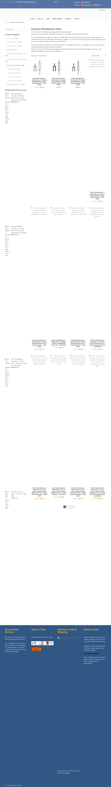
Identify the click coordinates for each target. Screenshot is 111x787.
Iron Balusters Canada (13, 13)
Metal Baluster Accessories (16, 84)
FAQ (55, 2)
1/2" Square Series (14, 80)
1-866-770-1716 (85, 2)
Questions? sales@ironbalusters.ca (26, 2)
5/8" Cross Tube (12, 38)
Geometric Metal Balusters (15, 65)
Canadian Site (86, 5)
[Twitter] (7, 2)
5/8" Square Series (14, 69)
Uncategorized (12, 49)
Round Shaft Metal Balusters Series (16, 54)
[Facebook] (12, 2)
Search (26, 29)
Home (6, 22)
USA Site (98, 5)
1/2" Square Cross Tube (14, 42)
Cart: (102, 10)
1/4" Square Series (14, 77)
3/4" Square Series (14, 73)
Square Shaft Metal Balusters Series (16, 60)
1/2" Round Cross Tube (14, 46)
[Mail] (16, 2)
